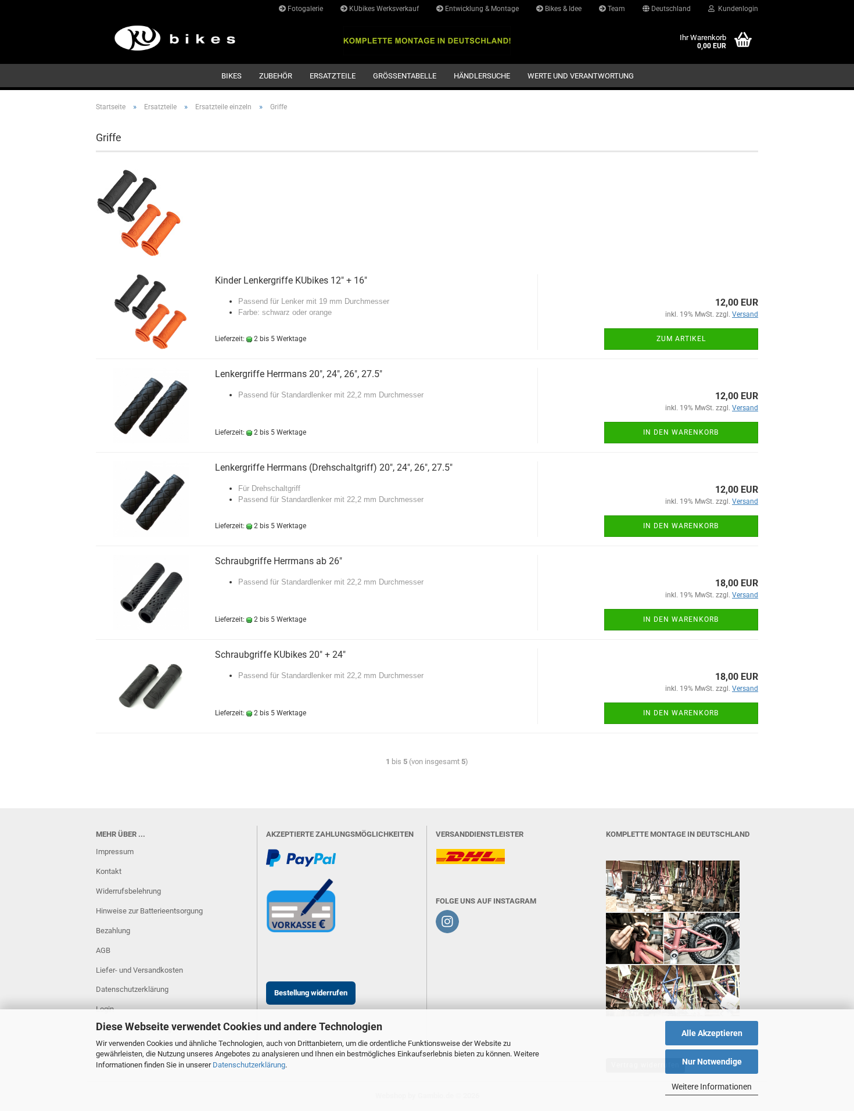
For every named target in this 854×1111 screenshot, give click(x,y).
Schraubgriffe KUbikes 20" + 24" (280, 654)
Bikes (231, 75)
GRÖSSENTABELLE (404, 75)
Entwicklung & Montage (481, 9)
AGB (103, 950)
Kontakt (108, 871)
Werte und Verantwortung (581, 75)
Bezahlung (113, 930)
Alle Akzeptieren (711, 1033)
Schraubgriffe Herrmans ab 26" (278, 561)
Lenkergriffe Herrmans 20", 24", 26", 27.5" (298, 373)
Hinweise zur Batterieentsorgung (149, 910)
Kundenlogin (736, 9)
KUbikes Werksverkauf (383, 9)
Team (615, 9)
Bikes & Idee (562, 9)
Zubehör (275, 75)
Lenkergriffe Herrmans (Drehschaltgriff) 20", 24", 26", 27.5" (334, 467)
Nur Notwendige (712, 1061)
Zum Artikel (681, 339)
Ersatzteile (333, 75)
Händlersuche (482, 75)
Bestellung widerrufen (310, 992)
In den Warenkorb (681, 432)
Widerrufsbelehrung (128, 891)
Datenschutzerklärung (249, 1064)
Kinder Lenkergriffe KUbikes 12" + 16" (291, 280)
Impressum (115, 851)
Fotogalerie (304, 9)
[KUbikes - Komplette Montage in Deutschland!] (172, 37)
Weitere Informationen (712, 1086)
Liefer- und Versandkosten (139, 970)
